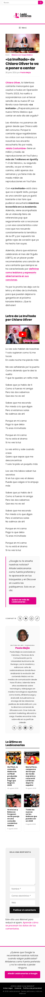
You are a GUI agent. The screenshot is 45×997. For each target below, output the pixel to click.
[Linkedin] (25, 728)
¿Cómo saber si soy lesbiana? (22, 986)
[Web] (31, 728)
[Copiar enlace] (37, 618)
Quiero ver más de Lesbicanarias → (20, 600)
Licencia (18, 988)
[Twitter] (14, 728)
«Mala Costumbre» (16, 148)
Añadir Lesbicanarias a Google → (22, 974)
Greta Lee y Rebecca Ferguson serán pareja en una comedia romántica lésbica (13, 817)
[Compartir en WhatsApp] (31, 618)
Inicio (8, 55)
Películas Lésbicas (11, 796)
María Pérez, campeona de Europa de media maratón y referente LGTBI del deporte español (31, 776)
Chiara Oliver (13, 82)
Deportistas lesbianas (31, 754)
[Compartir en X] (20, 618)
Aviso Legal (8, 988)
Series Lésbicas (13, 754)
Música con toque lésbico (20, 49)
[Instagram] (20, 728)
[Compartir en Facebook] (26, 618)
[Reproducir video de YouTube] (22, 334)
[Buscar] (40, 2)
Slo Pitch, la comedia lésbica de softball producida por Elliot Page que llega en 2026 (12, 776)
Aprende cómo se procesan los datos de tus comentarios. (22, 925)
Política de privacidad (32, 988)
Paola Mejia (22, 648)
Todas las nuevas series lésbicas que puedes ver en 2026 (31, 815)
